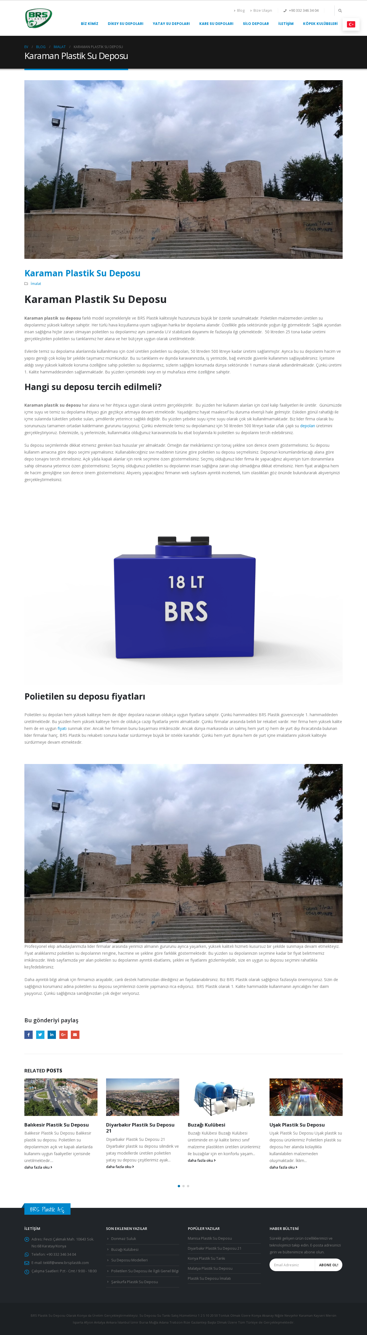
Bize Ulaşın (262, 10)
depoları (307, 425)
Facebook (28, 1035)
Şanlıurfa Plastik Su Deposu (134, 1281)
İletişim (286, 23)
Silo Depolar (256, 23)
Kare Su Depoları (216, 23)
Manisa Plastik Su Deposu (210, 1238)
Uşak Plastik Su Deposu (215, 1124)
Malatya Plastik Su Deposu (210, 1268)
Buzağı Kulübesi (125, 1124)
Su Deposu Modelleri (129, 1260)
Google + (63, 1035)
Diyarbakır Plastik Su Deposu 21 (58, 1127)
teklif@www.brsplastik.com (66, 1262)
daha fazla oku (37, 1166)
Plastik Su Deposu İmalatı (209, 1278)
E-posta (75, 1035)
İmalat (36, 283)
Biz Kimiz (89, 23)
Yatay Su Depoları (171, 23)
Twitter (40, 1035)
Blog (241, 10)
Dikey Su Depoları (125, 23)
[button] (179, 1186)
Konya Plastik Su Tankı (206, 1258)
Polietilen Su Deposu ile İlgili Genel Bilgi (145, 1271)
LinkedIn (52, 1035)
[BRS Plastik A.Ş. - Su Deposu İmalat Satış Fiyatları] (38, 18)
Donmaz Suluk (123, 1238)
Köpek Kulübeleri (320, 23)
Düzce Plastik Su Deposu (299, 1124)
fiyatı (62, 728)
